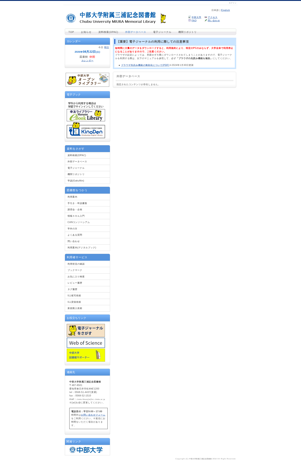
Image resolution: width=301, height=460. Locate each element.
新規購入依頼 (75, 308)
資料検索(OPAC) (108, 32)
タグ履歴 (72, 289)
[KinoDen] (86, 137)
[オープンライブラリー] (87, 86)
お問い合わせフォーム (93, 415)
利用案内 (72, 197)
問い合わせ (214, 20)
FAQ (194, 20)
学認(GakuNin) (76, 180)
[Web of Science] (86, 347)
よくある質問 (75, 235)
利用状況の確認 (76, 264)
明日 (106, 47)
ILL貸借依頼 (74, 302)
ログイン (233, 3)
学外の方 (72, 228)
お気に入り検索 (76, 276)
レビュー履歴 (75, 283)
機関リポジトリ (187, 32)
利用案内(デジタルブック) (82, 247)
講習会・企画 (75, 209)
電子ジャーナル (162, 32)
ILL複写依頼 (74, 295)
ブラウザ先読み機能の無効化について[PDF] (145, 65)
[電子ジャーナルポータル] (86, 336)
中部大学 (196, 17)
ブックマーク (75, 270)
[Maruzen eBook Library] (86, 120)
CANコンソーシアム (79, 222)
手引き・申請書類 (77, 203)
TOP (71, 32)
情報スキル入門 (76, 216)
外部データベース (135, 32)
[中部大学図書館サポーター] (86, 361)
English (225, 10)
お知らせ (86, 32)
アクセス (213, 17)
